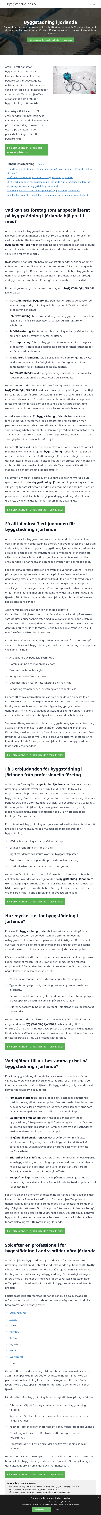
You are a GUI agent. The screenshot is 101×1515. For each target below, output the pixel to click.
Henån (13, 1350)
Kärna (13, 1338)
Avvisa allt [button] (61, 1509)
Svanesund (16, 1356)
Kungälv (14, 1331)
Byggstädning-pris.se (22, 4)
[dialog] (50, 1505)
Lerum (13, 1319)
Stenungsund (17, 1312)
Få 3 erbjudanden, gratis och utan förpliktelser (50, 40)
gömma (40, 164)
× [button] (98, 1497)
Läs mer (76, 1504)
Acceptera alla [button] (41, 1509)
